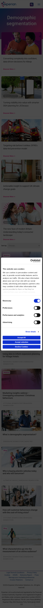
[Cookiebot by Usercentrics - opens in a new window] (30, 260)
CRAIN (15, 575)
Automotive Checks (10, 480)
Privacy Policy (32, 572)
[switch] (37, 308)
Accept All (21, 338)
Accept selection (21, 342)
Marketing (28, 441)
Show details (30, 332)
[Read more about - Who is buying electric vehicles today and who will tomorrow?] (21, 457)
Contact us (29, 580)
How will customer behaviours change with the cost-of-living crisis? (20, 511)
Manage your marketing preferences (21, 577)
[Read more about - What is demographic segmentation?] (21, 420)
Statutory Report (26, 575)
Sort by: (4, 246)
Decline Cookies (21, 347)
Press (37, 575)
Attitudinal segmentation (12, 403)
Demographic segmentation (13, 441)
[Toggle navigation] (39, 4)
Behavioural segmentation (13, 362)
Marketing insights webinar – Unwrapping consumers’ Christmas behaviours (19, 395)
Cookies (7, 575)
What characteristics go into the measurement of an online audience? (20, 550)
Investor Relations (16, 580)
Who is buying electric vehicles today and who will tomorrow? (20, 472)
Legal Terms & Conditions (15, 572)
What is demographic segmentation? (19, 434)
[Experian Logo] (9, 4)
